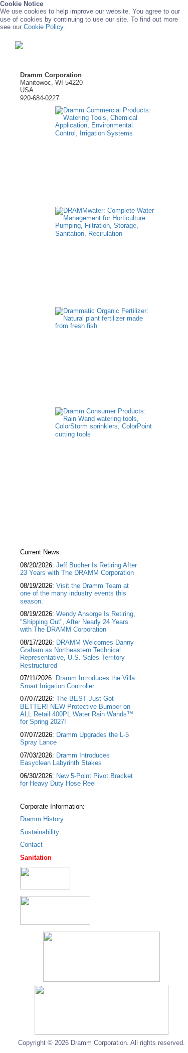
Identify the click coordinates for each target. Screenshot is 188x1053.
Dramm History (42, 819)
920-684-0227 (39, 98)
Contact (31, 844)
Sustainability (39, 832)
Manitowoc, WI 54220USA (51, 82)
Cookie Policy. (44, 27)
